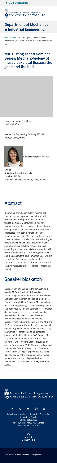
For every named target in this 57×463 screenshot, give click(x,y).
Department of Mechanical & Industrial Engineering (27, 27)
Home (6, 37)
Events (14, 37)
